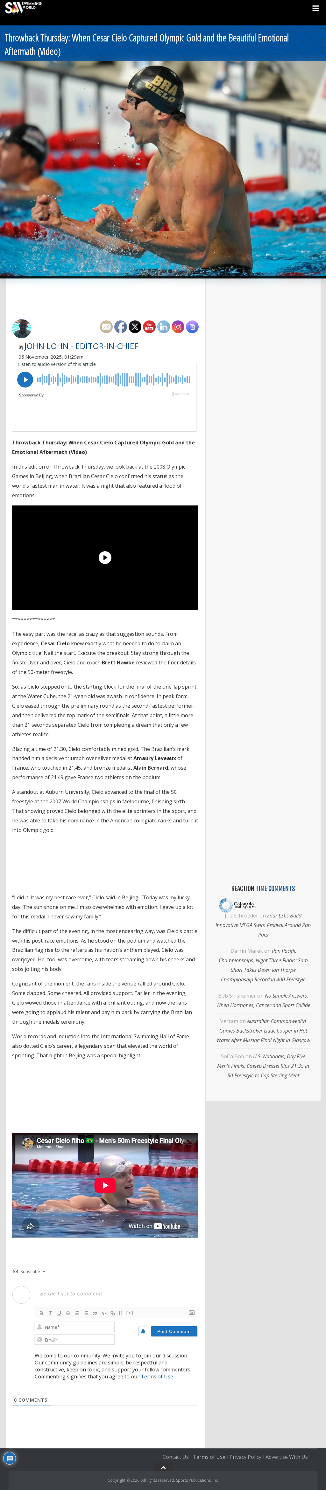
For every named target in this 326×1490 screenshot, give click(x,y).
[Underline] (59, 1313)
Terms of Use (157, 1376)
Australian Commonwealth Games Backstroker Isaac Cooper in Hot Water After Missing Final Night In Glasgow (263, 1031)
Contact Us (176, 1456)
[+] (129, 1312)
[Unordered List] (86, 1313)
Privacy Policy (245, 1456)
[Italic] (50, 1313)
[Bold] (41, 1313)
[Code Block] (103, 1313)
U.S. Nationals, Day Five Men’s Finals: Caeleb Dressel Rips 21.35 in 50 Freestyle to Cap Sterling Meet (263, 1066)
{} (121, 1312)
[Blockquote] (94, 1313)
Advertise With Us (287, 1456)
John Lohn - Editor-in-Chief (81, 345)
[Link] (112, 1313)
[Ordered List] (77, 1313)
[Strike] (68, 1313)
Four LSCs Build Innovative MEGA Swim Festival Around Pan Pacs (263, 925)
